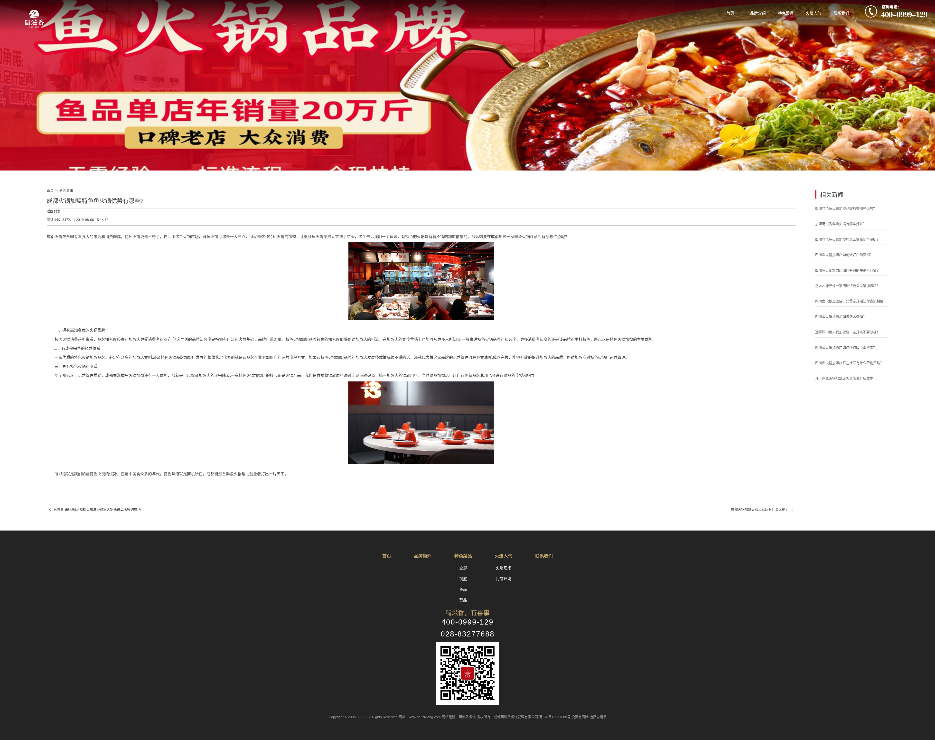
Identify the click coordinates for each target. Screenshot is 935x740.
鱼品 (463, 590)
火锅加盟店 (256, 375)
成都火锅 (54, 237)
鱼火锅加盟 (134, 375)
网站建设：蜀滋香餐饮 (459, 717)
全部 (463, 568)
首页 (730, 13)
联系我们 (841, 13)
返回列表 (53, 211)
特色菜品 (786, 13)
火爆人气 (813, 13)
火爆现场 (503, 568)
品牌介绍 (758, 13)
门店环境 (503, 579)
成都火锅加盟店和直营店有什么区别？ (763, 509)
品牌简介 (422, 556)
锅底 (463, 579)
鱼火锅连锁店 (530, 237)
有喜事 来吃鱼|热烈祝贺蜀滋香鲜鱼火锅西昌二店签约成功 (94, 509)
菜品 (463, 600)
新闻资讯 (66, 190)
